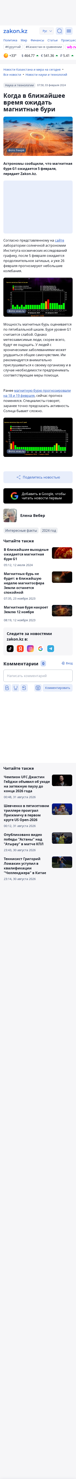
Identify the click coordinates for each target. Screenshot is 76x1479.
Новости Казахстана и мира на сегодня (32, 69)
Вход (69, 663)
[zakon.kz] (15, 31)
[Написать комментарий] (38, 676)
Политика (10, 40)
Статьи (53, 40)
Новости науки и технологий (46, 75)
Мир (24, 40)
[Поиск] (59, 31)
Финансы (37, 40)
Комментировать (57, 688)
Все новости (12, 75)
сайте (59, 240)
